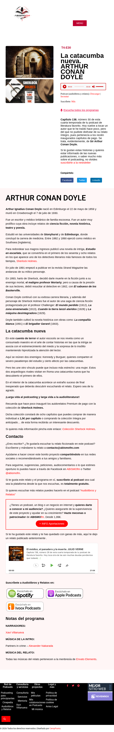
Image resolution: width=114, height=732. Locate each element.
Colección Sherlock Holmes (78, 429)
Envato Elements (86, 659)
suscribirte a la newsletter (76, 162)
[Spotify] (78, 685)
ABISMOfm (73, 469)
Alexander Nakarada (41, 645)
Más (73, 101)
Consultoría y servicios (22, 685)
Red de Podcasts (8, 685)
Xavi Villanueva (15, 632)
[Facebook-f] (67, 685)
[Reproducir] (64, 86)
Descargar (95, 94)
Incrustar (65, 96)
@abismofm (13, 473)
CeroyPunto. (55, 728)
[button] (67, 180)
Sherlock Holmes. (27, 261)
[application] (83, 87)
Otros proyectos (37, 685)
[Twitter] (73, 685)
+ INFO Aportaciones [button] (51, 523)
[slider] (100, 87)
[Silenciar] (93, 86)
